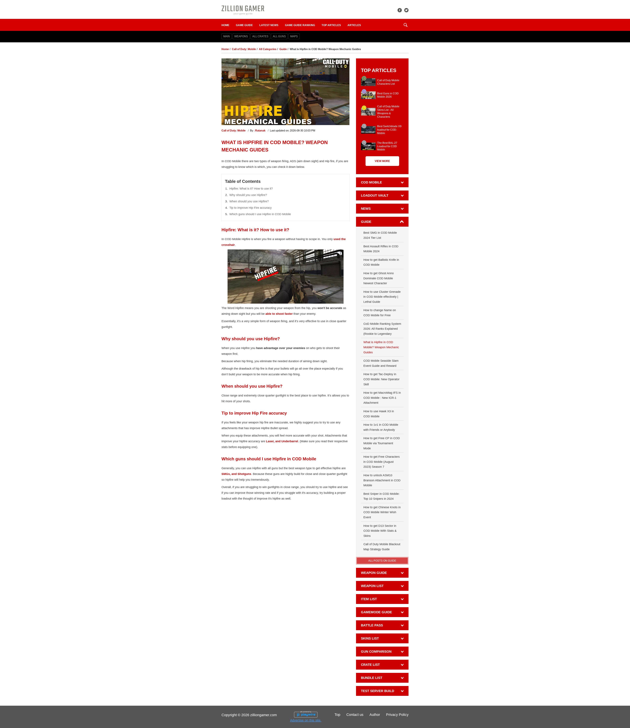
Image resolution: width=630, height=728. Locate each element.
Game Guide (244, 25)
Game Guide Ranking (300, 25)
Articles (354, 25)
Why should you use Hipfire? (248, 195)
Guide (283, 49)
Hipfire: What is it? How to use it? (251, 188)
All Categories (267, 49)
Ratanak (260, 130)
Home (225, 25)
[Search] (406, 25)
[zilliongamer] (242, 10)
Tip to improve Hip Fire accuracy (250, 207)
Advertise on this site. (305, 720)
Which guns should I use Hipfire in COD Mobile (260, 214)
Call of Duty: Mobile (244, 49)
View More (382, 161)
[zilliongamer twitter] (406, 10)
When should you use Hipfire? (249, 201)
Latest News (268, 25)
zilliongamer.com (263, 715)
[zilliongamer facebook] (400, 10)
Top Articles (331, 25)
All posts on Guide (382, 560)
